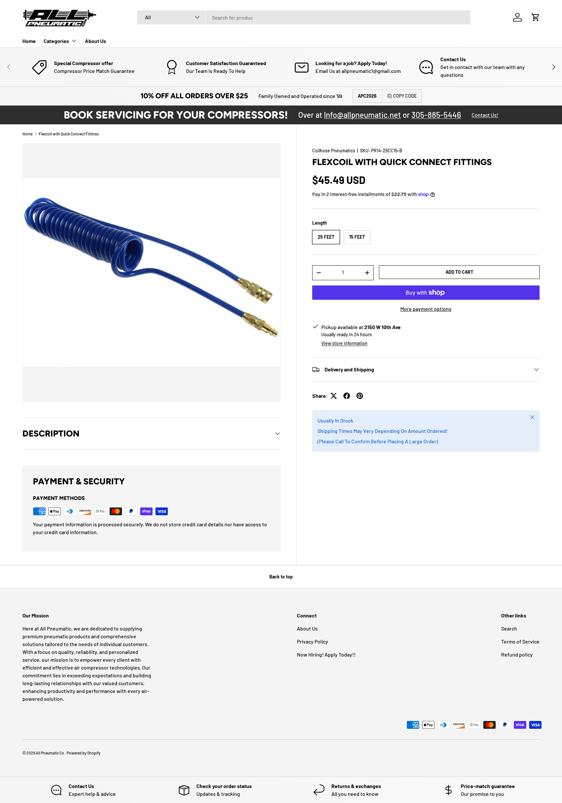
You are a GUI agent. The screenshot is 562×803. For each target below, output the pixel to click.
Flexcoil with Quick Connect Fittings (69, 134)
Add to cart (459, 271)
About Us (95, 41)
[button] (536, 17)
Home (29, 41)
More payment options (425, 309)
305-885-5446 (436, 114)
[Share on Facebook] (346, 395)
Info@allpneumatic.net (362, 114)
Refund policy (517, 654)
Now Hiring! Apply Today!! (326, 654)
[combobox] (303, 17)
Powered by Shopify (83, 753)
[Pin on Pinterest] (359, 395)
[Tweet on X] (333, 395)
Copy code (405, 96)
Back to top (281, 576)
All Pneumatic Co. (50, 753)
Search (509, 628)
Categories (56, 41)
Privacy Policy (312, 641)
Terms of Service (520, 641)
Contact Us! (485, 115)
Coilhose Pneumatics (333, 150)
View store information (344, 343)
